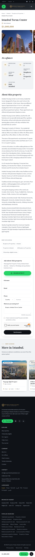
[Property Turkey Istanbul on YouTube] (26, 1)
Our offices (5, 455)
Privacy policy (10, 547)
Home (3, 13)
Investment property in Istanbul (10, 534)
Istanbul (9, 13)
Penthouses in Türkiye (7, 526)
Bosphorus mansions (22, 529)
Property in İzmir (17, 519)
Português (4, 490)
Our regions (5, 437)
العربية (17, 488)
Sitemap (26, 547)
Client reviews (5, 458)
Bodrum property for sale (8, 531)
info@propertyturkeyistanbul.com (11, 473)
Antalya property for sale (8, 521)
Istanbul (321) (5, 503)
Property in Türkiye (24, 534)
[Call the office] (31, 554)
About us (4, 452)
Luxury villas (23, 524)
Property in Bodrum (7, 519)
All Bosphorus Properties (24, 248)
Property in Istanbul (8, 248)
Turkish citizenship (7, 461)
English (3, 488)
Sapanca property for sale (23, 521)
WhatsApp (8, 421)
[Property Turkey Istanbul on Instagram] (29, 1)
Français (25, 488)
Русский (13, 488)
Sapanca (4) (26, 505)
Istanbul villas (5, 524)
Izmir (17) (11, 505)
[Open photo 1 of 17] (17, 41)
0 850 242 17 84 (6, 476)
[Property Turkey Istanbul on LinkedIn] (32, 1)
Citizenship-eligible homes (10, 252)
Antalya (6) (18, 505)
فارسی (9, 490)
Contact (4, 464)
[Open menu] (31, 6)
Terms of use (19, 547)
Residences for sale (19, 526)
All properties (5, 431)
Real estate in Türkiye (7, 536)
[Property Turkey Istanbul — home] (17, 6)
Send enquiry (18, 332)
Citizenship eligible (7, 434)
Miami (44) (29, 503)
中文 (21, 488)
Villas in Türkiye (14, 524)
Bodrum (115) (13, 503)
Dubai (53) (22, 503)
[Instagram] (19, 421)
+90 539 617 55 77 (18, 273)
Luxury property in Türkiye (23, 531)
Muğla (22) (4, 505)
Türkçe (8, 488)
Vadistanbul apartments (8, 517)
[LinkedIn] (23, 421)
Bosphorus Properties (17, 13)
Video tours (5, 440)
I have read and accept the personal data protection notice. (17, 319)
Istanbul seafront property (8, 529)
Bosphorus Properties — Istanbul (12, 243)
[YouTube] (15, 421)
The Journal (5, 443)
